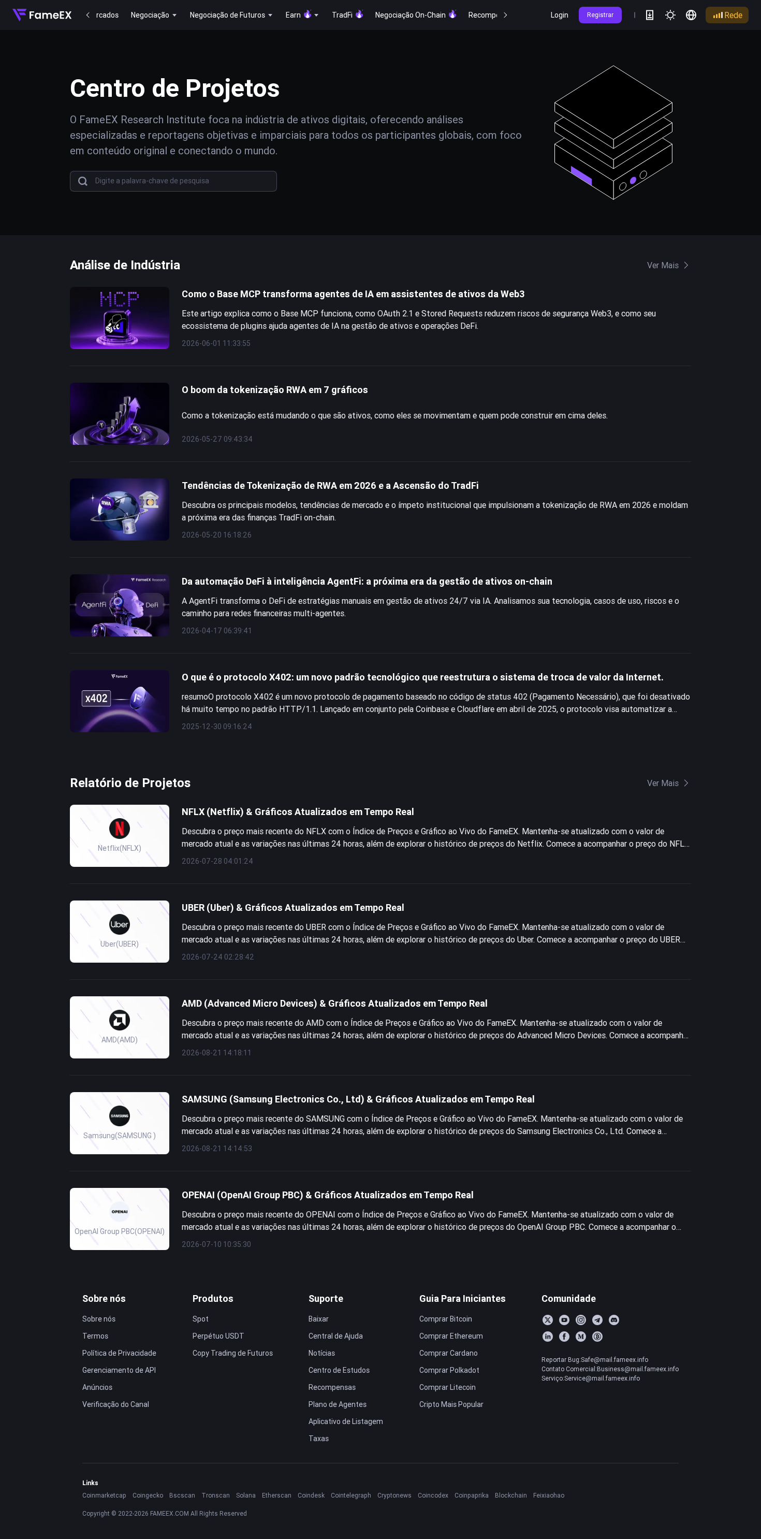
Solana (246, 1495)
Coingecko (148, 1495)
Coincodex (433, 1495)
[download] (649, 15)
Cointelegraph (351, 1495)
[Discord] (614, 1320)
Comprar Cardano (448, 1353)
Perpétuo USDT (218, 1336)
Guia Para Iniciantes (462, 1298)
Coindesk (311, 1495)
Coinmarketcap (104, 1495)
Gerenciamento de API (119, 1370)
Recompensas (332, 1387)
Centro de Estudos (339, 1370)
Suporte (326, 1298)
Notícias (322, 1353)
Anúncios (97, 1387)
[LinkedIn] (548, 1336)
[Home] (41, 15)
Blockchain (511, 1495)
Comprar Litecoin (447, 1387)
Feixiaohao (548, 1495)
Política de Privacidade (119, 1353)
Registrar (600, 15)
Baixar (319, 1319)
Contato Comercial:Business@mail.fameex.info (610, 1369)
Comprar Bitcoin (445, 1319)
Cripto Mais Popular (451, 1404)
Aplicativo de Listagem (346, 1421)
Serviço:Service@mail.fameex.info (591, 1378)
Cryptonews (394, 1495)
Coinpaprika (472, 1495)
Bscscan (182, 1495)
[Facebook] (564, 1336)
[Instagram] (581, 1320)
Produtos (213, 1298)
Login (559, 15)
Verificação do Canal (115, 1404)
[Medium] (581, 1336)
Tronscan (215, 1495)
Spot (201, 1319)
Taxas (319, 1438)
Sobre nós (104, 1298)
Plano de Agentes (338, 1404)
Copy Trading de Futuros (233, 1353)
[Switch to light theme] (670, 15)
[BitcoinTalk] (597, 1336)
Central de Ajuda (336, 1336)
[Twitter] (548, 1320)
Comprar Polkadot (449, 1370)
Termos (95, 1336)
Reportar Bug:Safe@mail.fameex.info (595, 1359)
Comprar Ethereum (451, 1336)
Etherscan (276, 1495)
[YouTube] (564, 1320)
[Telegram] (597, 1320)
